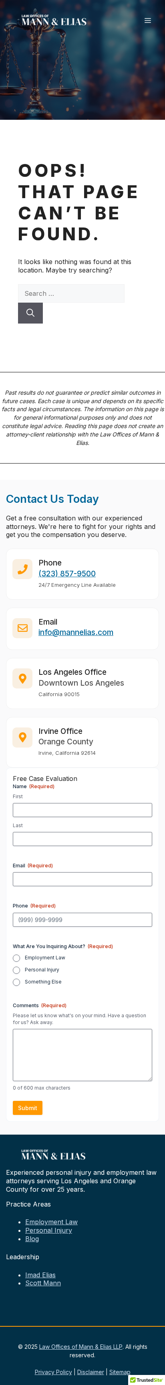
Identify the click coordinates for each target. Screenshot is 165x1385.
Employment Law (45, 958)
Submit (27, 1107)
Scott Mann (43, 1283)
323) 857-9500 (68, 573)
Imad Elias (40, 1275)
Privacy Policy (53, 1372)
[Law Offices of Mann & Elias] (54, 19)
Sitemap (120, 1372)
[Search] (30, 313)
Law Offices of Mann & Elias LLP (81, 1346)
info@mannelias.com (75, 632)
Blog (32, 1239)
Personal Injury (42, 970)
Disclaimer (90, 1372)
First (18, 796)
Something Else (43, 982)
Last (18, 825)
